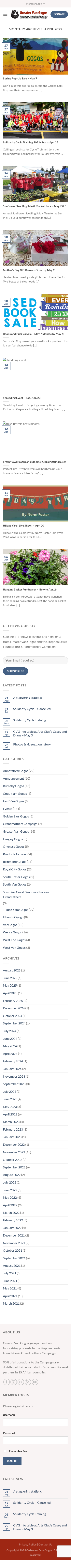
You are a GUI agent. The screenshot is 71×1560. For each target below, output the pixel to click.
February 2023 (13, 1129)
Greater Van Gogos (16, 831)
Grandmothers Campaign (20, 824)
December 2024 (14, 1008)
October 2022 (12, 1159)
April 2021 (10, 1296)
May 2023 (10, 1106)
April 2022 (10, 1205)
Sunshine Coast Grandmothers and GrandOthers (26, 894)
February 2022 (13, 1220)
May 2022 (10, 1197)
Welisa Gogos (12, 932)
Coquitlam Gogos (15, 793)
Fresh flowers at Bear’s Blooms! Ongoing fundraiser (34, 461)
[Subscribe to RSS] (28, 1382)
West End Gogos (14, 940)
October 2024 (12, 1016)
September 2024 (14, 1023)
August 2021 (12, 1265)
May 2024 (10, 1046)
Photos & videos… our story (32, 744)
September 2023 (14, 1084)
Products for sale (14, 854)
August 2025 (12, 970)
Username (9, 1414)
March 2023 (11, 1122)
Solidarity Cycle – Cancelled (32, 709)
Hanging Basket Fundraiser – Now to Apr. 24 (30, 589)
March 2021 (11, 1303)
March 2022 (11, 1212)
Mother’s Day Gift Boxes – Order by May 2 (29, 270)
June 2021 (10, 1281)
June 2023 (10, 1099)
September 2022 (14, 1167)
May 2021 (10, 1288)
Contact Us (45, 1544)
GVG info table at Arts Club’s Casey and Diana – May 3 (40, 733)
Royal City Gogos (14, 869)
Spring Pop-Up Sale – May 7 (20, 78)
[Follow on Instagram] (13, 1382)
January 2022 (12, 1227)
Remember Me (17, 1451)
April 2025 (10, 993)
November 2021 (14, 1243)
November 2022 (14, 1152)
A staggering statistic (27, 697)
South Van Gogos (14, 884)
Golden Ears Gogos (16, 816)
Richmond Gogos (14, 861)
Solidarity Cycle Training (29, 720)
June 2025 (10, 978)
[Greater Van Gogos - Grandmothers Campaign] (29, 14)
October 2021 (12, 1250)
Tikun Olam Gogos (15, 909)
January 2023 (12, 1137)
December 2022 (14, 1144)
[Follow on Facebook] (6, 1382)
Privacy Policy (27, 1544)
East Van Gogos (13, 801)
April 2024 (10, 1053)
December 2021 (14, 1235)
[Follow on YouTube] (35, 1382)
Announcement (13, 778)
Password (9, 1433)
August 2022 (12, 1174)
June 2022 (10, 1190)
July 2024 (9, 1031)
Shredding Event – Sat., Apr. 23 (21, 397)
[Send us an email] (21, 1382)
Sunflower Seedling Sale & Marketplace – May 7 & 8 (34, 206)
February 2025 (13, 1000)
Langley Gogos (13, 839)
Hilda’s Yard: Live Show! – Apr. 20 (23, 525)
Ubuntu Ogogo (13, 917)
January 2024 (12, 1069)
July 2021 (9, 1273)
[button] (5, 14)
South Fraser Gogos (16, 877)
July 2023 (9, 1091)
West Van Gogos (14, 947)
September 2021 (14, 1258)
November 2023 (14, 1076)
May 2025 (10, 985)
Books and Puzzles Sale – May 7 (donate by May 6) (33, 333)
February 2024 (13, 1061)
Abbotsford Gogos (15, 771)
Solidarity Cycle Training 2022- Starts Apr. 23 (30, 142)
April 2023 (10, 1114)
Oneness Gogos (13, 846)
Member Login (34, 3)
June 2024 (10, 1038)
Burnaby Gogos (13, 786)
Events (7, 808)
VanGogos (10, 925)
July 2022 (9, 1182)
